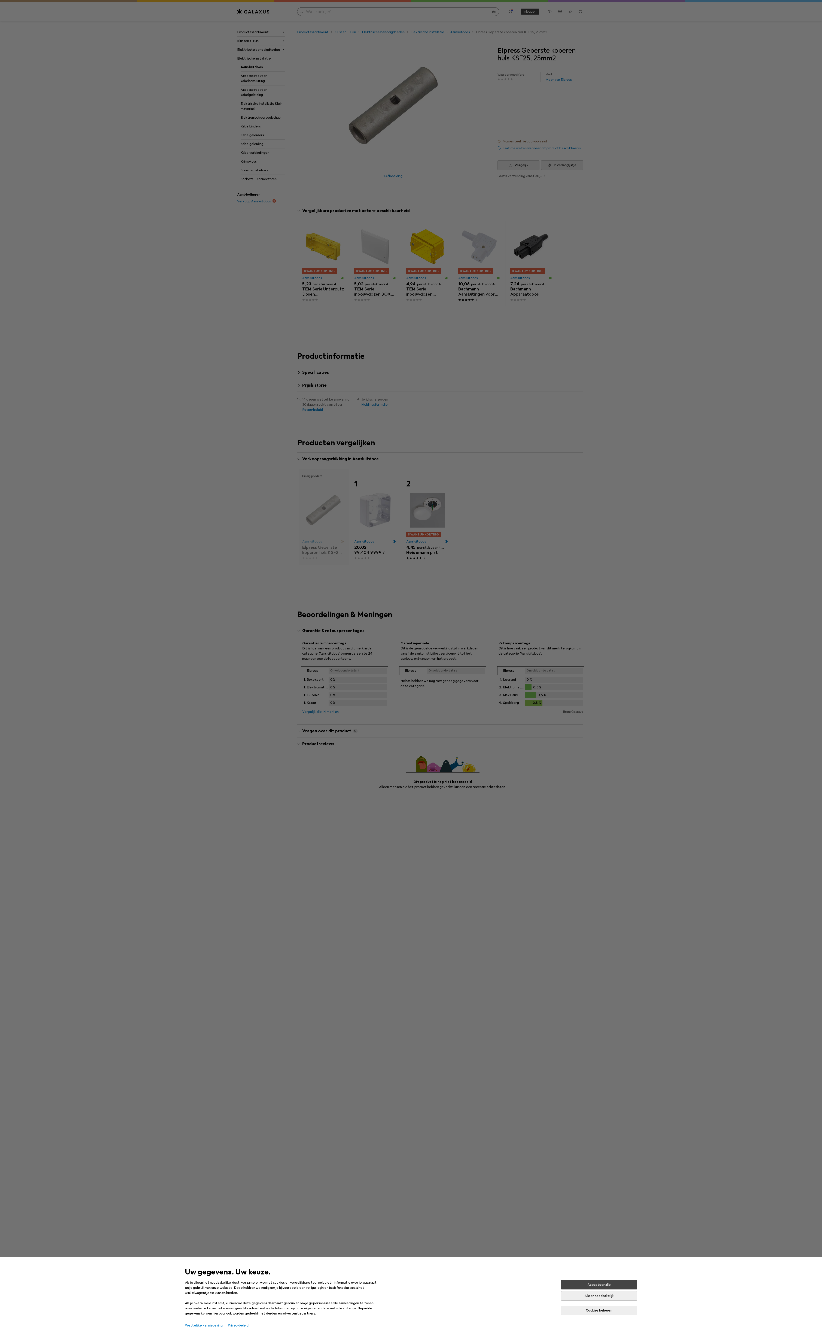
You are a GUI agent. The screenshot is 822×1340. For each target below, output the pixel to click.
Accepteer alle (599, 1285)
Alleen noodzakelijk (599, 1296)
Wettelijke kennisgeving (204, 1325)
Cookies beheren (599, 1310)
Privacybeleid (238, 1325)
